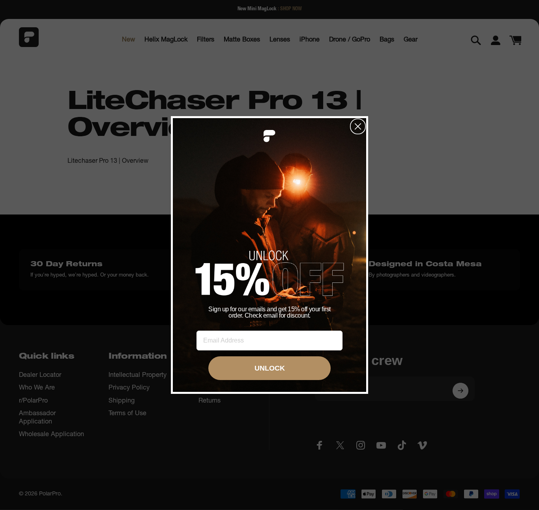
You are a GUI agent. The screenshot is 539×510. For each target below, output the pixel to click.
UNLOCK (270, 368)
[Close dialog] (358, 126)
